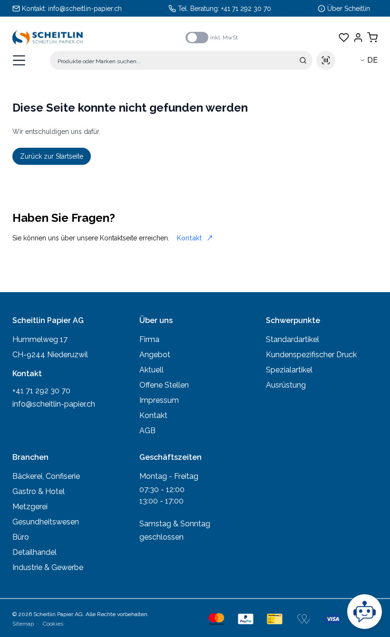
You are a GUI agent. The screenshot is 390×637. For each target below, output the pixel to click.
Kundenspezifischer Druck (311, 354)
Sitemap (23, 623)
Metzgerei (30, 506)
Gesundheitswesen (45, 521)
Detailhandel (34, 552)
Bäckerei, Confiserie (46, 476)
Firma (149, 339)
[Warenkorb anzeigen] (372, 37)
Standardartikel (292, 339)
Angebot (154, 354)
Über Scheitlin (348, 8)
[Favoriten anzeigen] (344, 37)
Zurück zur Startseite (51, 156)
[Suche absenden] (303, 60)
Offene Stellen (164, 385)
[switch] (196, 37)
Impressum (159, 400)
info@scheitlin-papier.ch (85, 8)
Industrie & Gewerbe (47, 567)
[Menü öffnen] (19, 60)
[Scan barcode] (325, 60)
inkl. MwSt (224, 37)
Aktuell (151, 369)
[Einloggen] (358, 37)
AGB (147, 430)
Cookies (53, 623)
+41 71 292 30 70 (246, 8)
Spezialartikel (289, 369)
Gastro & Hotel (38, 491)
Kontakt (189, 238)
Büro (20, 537)
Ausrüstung (286, 385)
